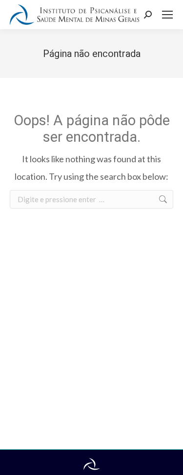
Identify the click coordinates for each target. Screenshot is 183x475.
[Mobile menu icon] (167, 14)
